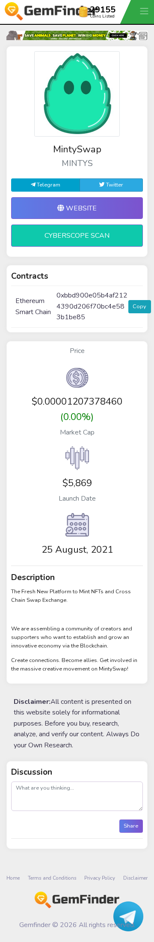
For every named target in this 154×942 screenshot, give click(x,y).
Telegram (48, 185)
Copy (139, 306)
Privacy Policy (99, 878)
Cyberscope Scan (77, 235)
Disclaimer (135, 878)
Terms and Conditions (52, 878)
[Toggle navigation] (145, 10)
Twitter (114, 185)
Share (131, 826)
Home (13, 878)
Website (80, 208)
